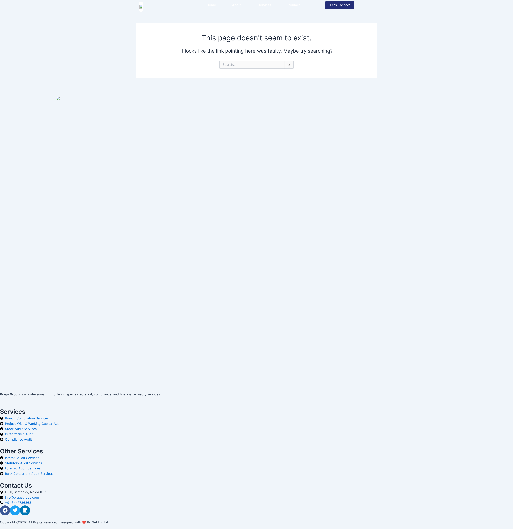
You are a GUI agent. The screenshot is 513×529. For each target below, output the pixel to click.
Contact (293, 5)
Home (211, 5)
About (236, 5)
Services (264, 5)
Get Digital (100, 522)
